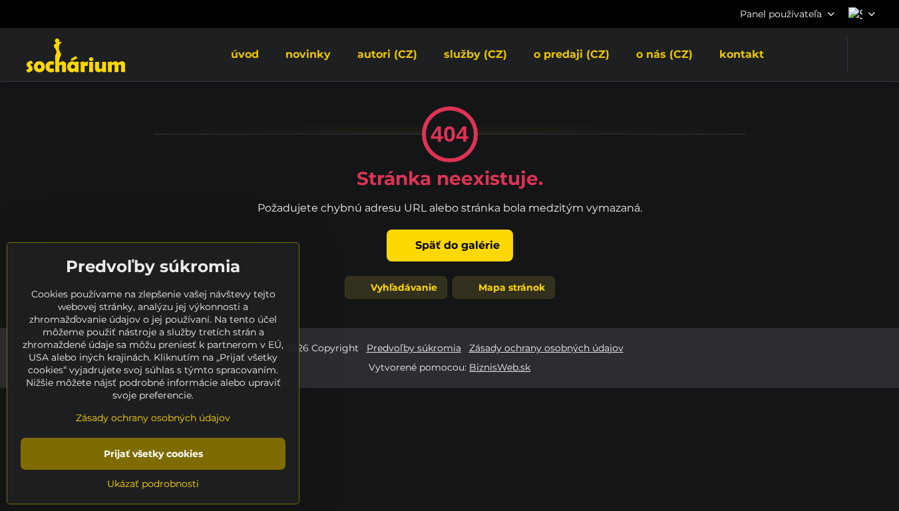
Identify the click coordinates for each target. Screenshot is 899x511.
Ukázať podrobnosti (153, 484)
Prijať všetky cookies (153, 454)
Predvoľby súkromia (414, 348)
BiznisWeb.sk (499, 367)
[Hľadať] (866, 55)
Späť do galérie (456, 245)
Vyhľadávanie (402, 287)
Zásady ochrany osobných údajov (546, 348)
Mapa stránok (510, 287)
